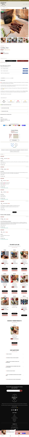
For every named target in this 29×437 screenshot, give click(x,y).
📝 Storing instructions (4, 111)
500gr (7, 309)
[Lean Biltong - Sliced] (24, 255)
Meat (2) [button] (12, 151)
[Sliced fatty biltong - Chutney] (24, 279)
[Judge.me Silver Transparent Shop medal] (16, 144)
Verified (14, 147)
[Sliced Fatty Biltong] (5, 255)
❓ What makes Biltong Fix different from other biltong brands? (13, 366)
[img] (2, 156)
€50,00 (24, 310)
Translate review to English (5, 199)
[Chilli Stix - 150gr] (5, 279)
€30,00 (24, 309)
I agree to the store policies (4, 62)
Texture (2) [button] (15, 151)
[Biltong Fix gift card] (24, 301)
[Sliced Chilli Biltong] (14, 279)
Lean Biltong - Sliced (14, 336)
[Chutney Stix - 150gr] (14, 301)
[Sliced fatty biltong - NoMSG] (5, 301)
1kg (24, 264)
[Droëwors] (14, 255)
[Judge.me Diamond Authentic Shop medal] (12, 144)
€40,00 (26, 309)
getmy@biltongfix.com (15, 427)
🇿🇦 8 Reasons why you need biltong (6, 114)
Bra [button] (18, 151)
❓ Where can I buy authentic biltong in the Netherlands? (12, 362)
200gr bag (5, 309)
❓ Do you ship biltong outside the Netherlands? (13, 379)
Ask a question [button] (14, 140)
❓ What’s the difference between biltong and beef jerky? (13, 375)
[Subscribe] (21, 391)
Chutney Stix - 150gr (14, 307)
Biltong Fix (15, 431)
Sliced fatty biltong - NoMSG (4, 307)
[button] (27, 23)
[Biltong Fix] (3, 4)
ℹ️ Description (3, 80)
